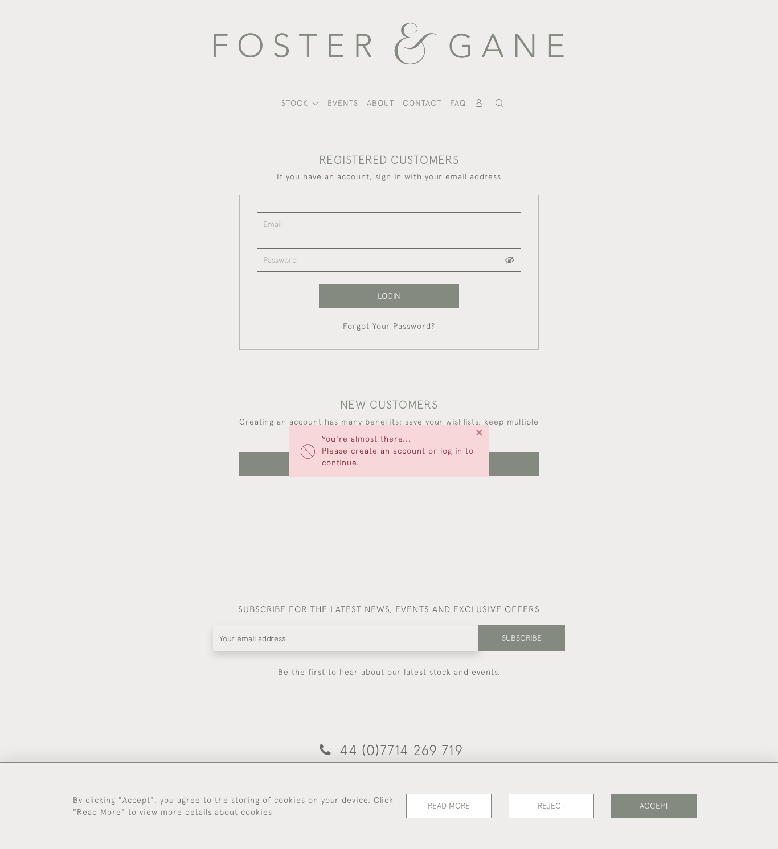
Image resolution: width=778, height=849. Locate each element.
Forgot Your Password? (389, 326)
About (380, 103)
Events (342, 103)
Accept (654, 805)
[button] (499, 103)
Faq (458, 103)
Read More (449, 805)
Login (389, 295)
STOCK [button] (296, 103)
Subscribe (522, 637)
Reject (551, 805)
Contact (422, 103)
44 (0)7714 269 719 (399, 749)
